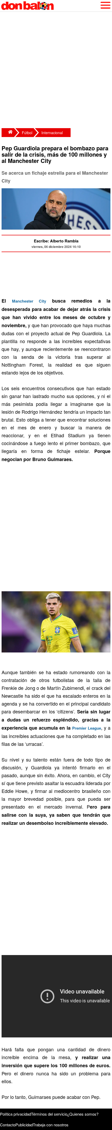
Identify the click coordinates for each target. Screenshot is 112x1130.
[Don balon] (50, 6)
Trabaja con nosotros (51, 1124)
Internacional (52, 132)
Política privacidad (15, 1114)
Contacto (7, 1124)
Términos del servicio (49, 1114)
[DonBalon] (8, 132)
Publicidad (24, 1124)
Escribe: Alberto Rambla (56, 241)
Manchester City (29, 301)
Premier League (86, 728)
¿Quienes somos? (82, 1114)
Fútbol (27, 132)
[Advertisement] (56, 70)
